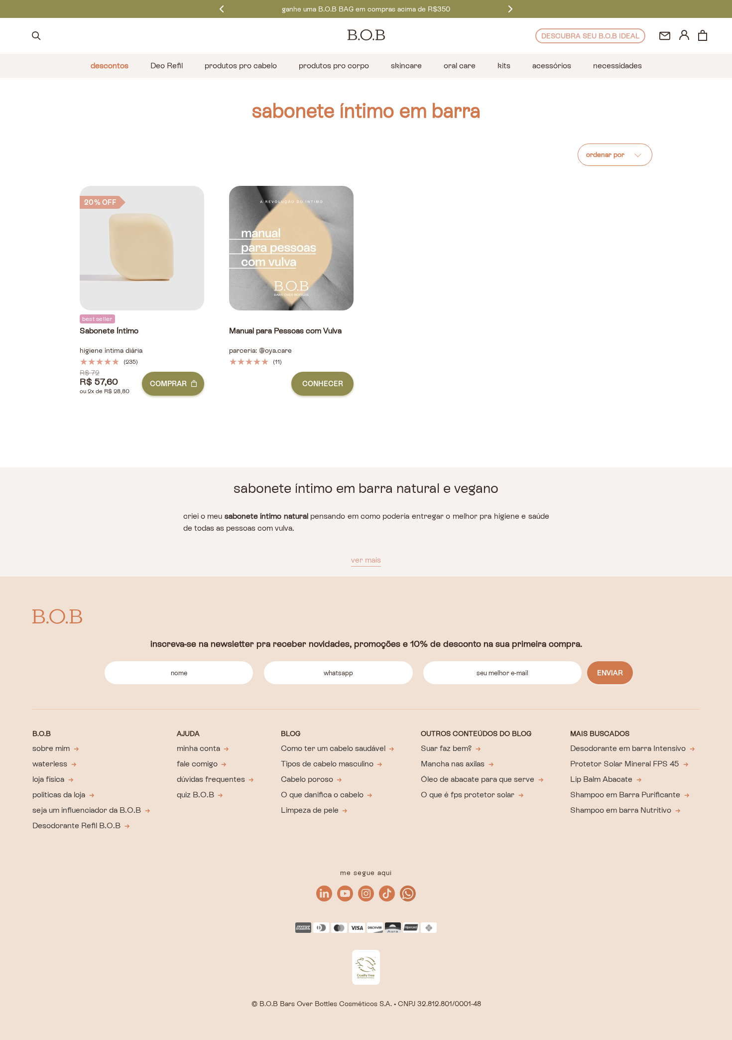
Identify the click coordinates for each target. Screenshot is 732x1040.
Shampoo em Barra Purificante (625, 794)
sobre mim (51, 748)
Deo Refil (166, 65)
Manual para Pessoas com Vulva (285, 330)
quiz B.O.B (195, 794)
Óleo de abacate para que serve (477, 779)
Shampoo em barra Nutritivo (620, 810)
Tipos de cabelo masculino (327, 763)
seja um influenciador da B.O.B (86, 810)
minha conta (198, 748)
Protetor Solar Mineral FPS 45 (624, 763)
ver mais (366, 560)
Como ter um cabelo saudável (333, 748)
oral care (460, 65)
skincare (406, 65)
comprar (168, 384)
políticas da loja (58, 794)
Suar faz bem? (446, 748)
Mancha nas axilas (453, 763)
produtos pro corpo (334, 65)
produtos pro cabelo (241, 65)
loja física (48, 779)
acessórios (551, 65)
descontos (109, 65)
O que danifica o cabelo (322, 794)
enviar (610, 673)
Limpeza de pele (310, 810)
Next (510, 8)
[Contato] (664, 35)
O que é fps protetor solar (467, 794)
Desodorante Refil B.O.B (76, 825)
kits (503, 65)
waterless (49, 763)
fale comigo (197, 763)
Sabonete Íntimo (109, 330)
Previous (222, 8)
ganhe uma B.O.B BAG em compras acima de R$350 (366, 8)
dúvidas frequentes (211, 779)
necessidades (617, 65)
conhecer (322, 384)
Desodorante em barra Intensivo (628, 748)
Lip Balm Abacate (601, 779)
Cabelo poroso (307, 779)
